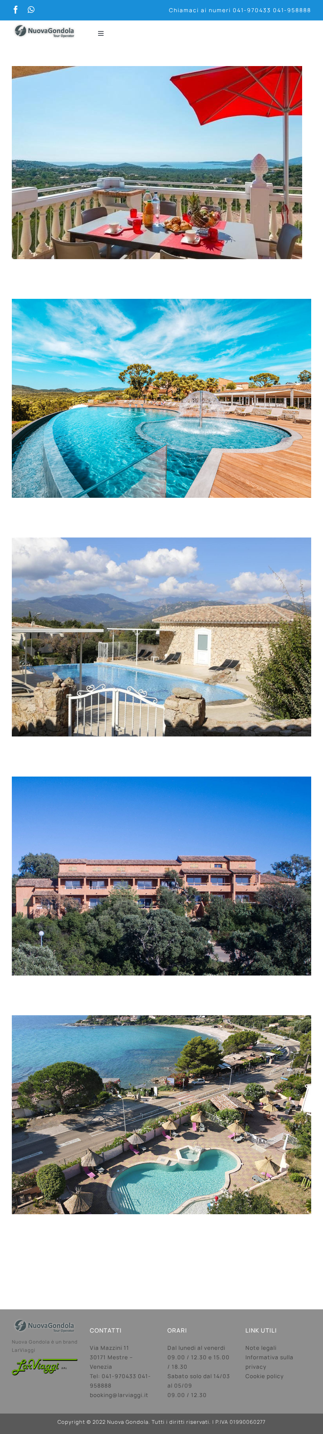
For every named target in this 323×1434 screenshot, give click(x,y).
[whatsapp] (31, 10)
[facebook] (16, 10)
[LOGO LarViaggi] (45, 1362)
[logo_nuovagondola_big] (45, 24)
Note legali (261, 1347)
